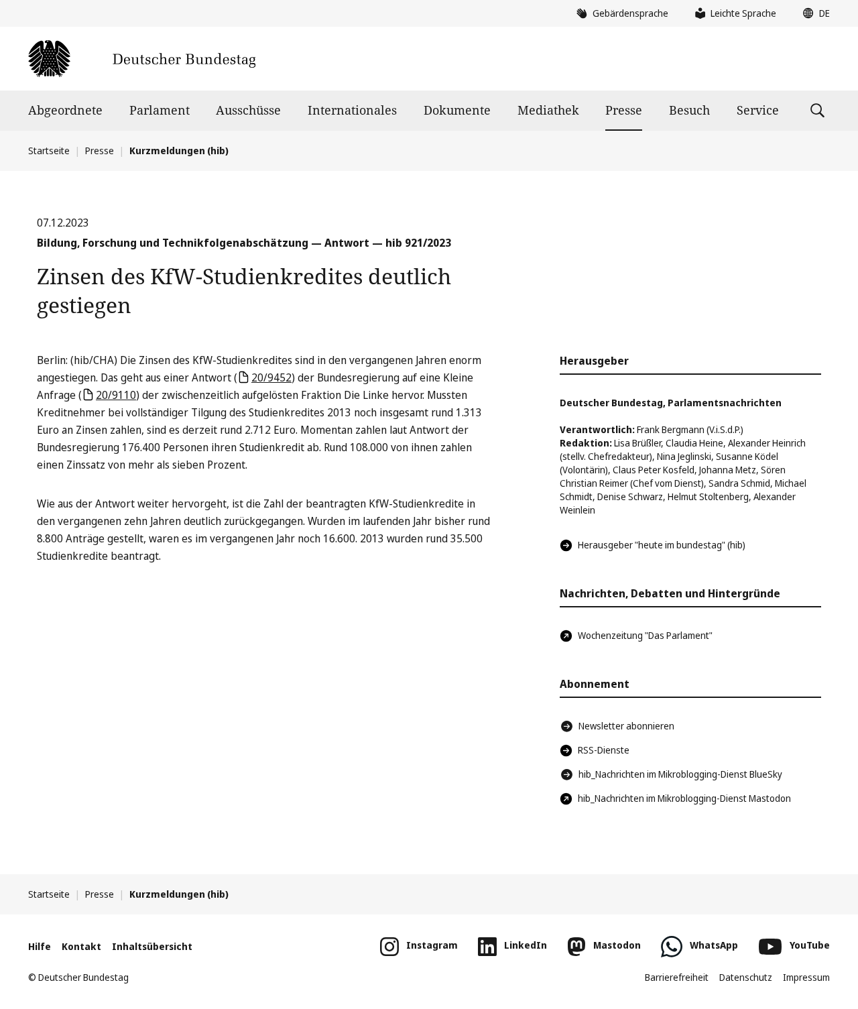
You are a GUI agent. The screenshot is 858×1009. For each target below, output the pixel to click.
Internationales (352, 110)
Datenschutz (745, 977)
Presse (623, 110)
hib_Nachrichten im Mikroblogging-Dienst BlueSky (680, 774)
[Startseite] (141, 58)
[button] (813, 13)
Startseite (49, 150)
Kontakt (81, 946)
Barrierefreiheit (677, 977)
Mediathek (548, 110)
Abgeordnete (65, 110)
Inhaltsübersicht (152, 946)
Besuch (689, 110)
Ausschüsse (248, 110)
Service (758, 110)
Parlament (159, 110)
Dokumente (457, 110)
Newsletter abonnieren (626, 725)
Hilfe (39, 946)
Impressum (806, 977)
